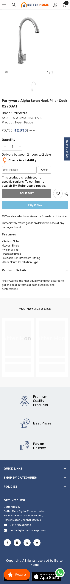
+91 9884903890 (20, 525)
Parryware (20, 113)
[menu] (4, 4)
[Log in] (55, 5)
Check (44, 169)
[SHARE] (65, 193)
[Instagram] (17, 542)
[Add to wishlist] (58, 193)
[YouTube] (37, 542)
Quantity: (9, 139)
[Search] (14, 4)
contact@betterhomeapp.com (28, 530)
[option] (35, 42)
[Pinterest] (27, 542)
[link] (18, 360)
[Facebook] (7, 542)
